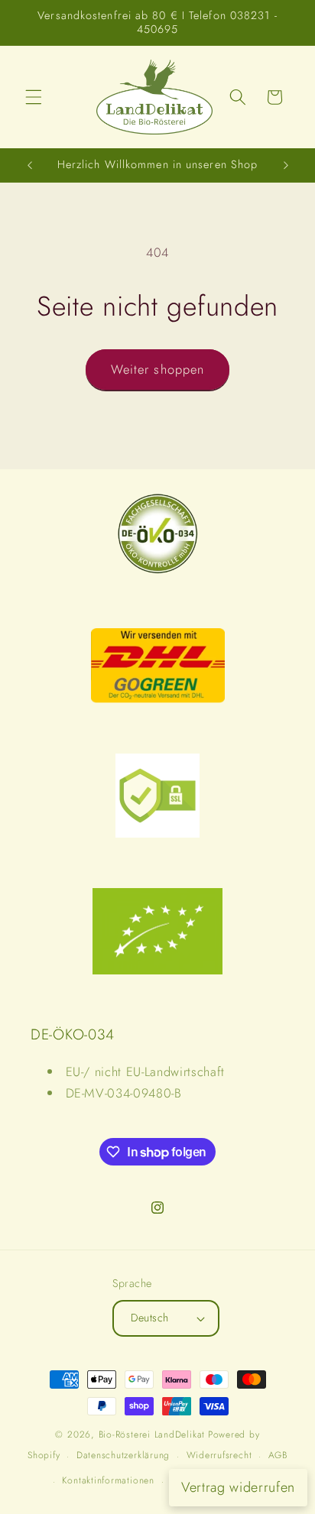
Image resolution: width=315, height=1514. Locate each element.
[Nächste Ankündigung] (286, 165)
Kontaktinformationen (108, 1480)
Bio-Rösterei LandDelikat (152, 1434)
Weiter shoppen (157, 369)
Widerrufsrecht (219, 1455)
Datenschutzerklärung (123, 1455)
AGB (277, 1455)
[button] (33, 97)
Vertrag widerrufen (238, 1487)
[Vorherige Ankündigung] (30, 165)
